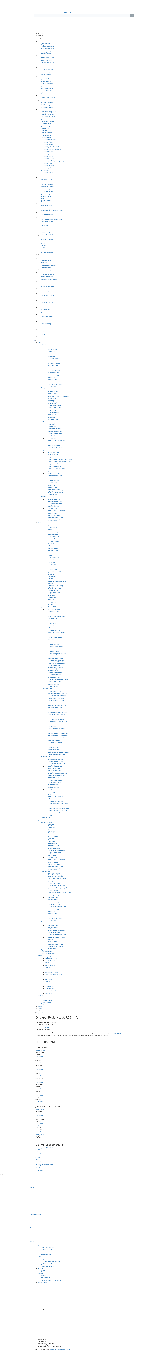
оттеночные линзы (53, 716)
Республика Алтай (46, 137)
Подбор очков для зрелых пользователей (60, 461)
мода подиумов (52, 393)
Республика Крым (46, 155)
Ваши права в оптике (47, 951)
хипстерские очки (53, 365)
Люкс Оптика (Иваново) (55, 880)
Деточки (50, 834)
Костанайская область (47, 252)
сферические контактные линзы (57, 751)
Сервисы (40, 995)
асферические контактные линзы (57, 723)
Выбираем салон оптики (48, 953)
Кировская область (46, 85)
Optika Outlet (51, 827)
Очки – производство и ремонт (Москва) (59, 892)
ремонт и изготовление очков (56, 616)
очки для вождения (53, 611)
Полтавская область (47, 302)
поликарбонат (52, 814)
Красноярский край (46, 90)
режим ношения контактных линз (57, 697)
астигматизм (51, 540)
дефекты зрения (53, 374)
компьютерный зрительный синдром (58, 547)
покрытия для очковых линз (56, 761)
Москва (43, 104)
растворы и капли (50, 965)
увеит (49, 601)
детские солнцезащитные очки (57, 653)
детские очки (51, 615)
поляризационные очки (55, 674)
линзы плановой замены (55, 742)
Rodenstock (47, 1027)
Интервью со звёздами (54, 428)
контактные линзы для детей (56, 707)
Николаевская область (47, 295)
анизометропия (52, 569)
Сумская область (46, 309)
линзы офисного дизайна (55, 801)
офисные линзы (52, 634)
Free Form (51, 791)
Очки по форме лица (47, 1000)
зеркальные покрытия (54, 800)
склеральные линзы (53, 749)
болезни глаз (52, 526)
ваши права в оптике (54, 367)
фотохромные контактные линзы (57, 721)
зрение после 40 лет (54, 533)
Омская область (45, 120)
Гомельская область (47, 232)
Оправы (43, 1251)
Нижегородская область (48, 113)
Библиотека (41, 1268)
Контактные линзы (46, 688)
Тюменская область (46, 202)
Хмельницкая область (47, 319)
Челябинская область (47, 214)
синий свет (51, 566)
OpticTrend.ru (52, 826)
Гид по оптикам (45, 950)
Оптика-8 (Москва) (53, 890)
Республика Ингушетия (47, 144)
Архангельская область (47, 46)
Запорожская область (47, 276)
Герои (43, 421)
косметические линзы (54, 740)
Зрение (40, 522)
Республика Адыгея (46, 135)
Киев (42, 283)
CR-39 (50, 789)
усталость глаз (52, 602)
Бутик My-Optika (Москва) (55, 876)
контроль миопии (53, 550)
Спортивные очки (46, 1252)
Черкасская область (46, 323)
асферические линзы (54, 768)
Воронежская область (47, 62)
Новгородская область (47, 114)
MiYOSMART (51, 793)
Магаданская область (47, 102)
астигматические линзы (55, 766)
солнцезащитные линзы (55, 370)
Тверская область (46, 196)
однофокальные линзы (54, 777)
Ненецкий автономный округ (49, 111)
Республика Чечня (46, 170)
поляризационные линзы (55, 433)
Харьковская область (47, 316)
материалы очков (53, 847)
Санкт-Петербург (46, 181)
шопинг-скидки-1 (49, 923)
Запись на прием (46, 1002)
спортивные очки (53, 618)
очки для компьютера (54, 613)
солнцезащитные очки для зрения (58, 679)
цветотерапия (52, 606)
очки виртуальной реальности (56, 667)
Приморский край (46, 130)
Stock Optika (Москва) (54, 873)
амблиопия (51, 567)
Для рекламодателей (47, 1277)
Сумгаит (43, 338)
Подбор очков (45, 1259)
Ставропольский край (47, 191)
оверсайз (50, 416)
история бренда (52, 402)
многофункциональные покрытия (57, 775)
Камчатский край (46, 81)
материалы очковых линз (55, 758)
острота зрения (52, 559)
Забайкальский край (47, 69)
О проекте (40, 1273)
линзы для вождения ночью (56, 660)
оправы (47, 962)
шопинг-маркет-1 (46, 957)
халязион (50, 604)
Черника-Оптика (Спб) (54, 896)
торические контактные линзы (56, 754)
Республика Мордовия (47, 158)
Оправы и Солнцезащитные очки (50, 1261)
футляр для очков (53, 686)
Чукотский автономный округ (49, 216)
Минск (43, 237)
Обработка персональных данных (51, 1280)
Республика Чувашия (47, 172)
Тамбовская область (47, 195)
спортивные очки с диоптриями (57, 643)
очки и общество (53, 355)
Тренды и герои (45, 388)
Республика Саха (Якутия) (48, 160)
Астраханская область (47, 48)
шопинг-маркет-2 (46, 967)
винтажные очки (52, 349)
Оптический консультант (48, 1258)
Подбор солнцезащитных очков (57, 468)
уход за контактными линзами (56, 698)
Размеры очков (52, 470)
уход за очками (52, 620)
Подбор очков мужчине (54, 463)
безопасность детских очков (56, 646)
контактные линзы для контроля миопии (59, 732)
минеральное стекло (54, 805)
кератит (50, 545)
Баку (42, 331)
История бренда (52, 498)
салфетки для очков (54, 677)
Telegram (43, 1004)
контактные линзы (53, 548)
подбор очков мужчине (54, 848)
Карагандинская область (48, 251)
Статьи (40, 1256)
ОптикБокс (51, 840)
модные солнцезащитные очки (57, 663)
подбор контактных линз (55, 592)
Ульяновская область (47, 205)
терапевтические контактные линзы (58, 752)
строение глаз (52, 597)
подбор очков (52, 594)
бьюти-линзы (52, 726)
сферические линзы (54, 786)
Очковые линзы (45, 756)
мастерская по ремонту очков (56, 632)
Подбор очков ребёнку (54, 466)
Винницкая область (46, 260)
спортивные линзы (53, 641)
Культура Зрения (53, 836)
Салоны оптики (45, 871)
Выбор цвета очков (53, 452)
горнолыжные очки (53, 649)
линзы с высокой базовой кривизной (58, 662)
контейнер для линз (53, 738)
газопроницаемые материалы (56, 728)
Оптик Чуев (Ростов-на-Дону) (56, 885)
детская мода (52, 623)
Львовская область (46, 292)
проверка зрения (53, 538)
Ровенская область (46, 306)
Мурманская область (47, 107)
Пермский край (45, 128)
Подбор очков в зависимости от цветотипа (60, 459)
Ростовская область (46, 174)
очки (49, 560)
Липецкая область (46, 99)
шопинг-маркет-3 (46, 981)
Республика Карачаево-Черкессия (51, 149)
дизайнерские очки (53, 412)
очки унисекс (51, 356)
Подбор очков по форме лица (56, 465)
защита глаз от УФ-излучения (56, 376)
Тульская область (46, 200)
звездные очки (52, 414)
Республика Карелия (47, 151)
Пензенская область (47, 127)
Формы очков (52, 471)
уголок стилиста (52, 398)
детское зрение (52, 527)
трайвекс (50, 815)
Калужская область (46, 80)
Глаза (42, 524)
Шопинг (40, 821)
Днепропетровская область (49, 265)
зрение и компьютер (54, 531)
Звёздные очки (52, 426)
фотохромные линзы (54, 372)
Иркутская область (46, 74)
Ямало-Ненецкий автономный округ (51, 219)
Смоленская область (47, 189)
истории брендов (53, 391)
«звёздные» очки (53, 346)
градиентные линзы (53, 651)
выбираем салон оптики (55, 369)
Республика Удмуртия (47, 167)
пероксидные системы (54, 745)
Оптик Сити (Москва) (54, 883)
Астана (43, 247)
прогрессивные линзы (54, 676)
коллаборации (52, 403)
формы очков (52, 855)
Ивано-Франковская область (49, 279)
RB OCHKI (51, 829)
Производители (45, 817)
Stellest (50, 794)
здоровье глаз (52, 377)
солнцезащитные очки (54, 609)
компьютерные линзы (54, 629)
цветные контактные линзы (56, 700)
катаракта (51, 543)
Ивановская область (47, 73)
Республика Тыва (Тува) (48, 165)
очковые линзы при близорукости (57, 810)
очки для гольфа (53, 669)
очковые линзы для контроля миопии (58, 808)
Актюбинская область (47, 244)
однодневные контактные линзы (57, 712)
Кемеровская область (47, 83)
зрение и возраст (53, 379)
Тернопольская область (48, 313)
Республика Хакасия (47, 169)
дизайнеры (51, 389)
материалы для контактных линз (57, 693)
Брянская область (46, 53)
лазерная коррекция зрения (56, 588)
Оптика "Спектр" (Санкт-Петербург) (58, 887)
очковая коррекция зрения (55, 759)
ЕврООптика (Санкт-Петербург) (57, 878)
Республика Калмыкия (47, 148)
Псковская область (46, 132)
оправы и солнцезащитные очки (57, 353)
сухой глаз (51, 599)
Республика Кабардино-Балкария (50, 146)
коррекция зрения (53, 534)
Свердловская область (47, 186)
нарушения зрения (53, 536)
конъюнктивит (52, 552)
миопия (50, 555)
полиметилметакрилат (54, 747)
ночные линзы (52, 711)
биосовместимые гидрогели (56, 725)
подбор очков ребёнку (54, 852)
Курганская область (46, 92)
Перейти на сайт (40, 1050)
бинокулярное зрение (54, 571)
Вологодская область (47, 60)
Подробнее (40, 1056)
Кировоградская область (48, 286)
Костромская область (47, 87)
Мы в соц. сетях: (42, 1282)
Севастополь (45, 188)
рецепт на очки (52, 386)
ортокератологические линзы (56, 714)
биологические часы (54, 573)
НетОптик (51, 838)
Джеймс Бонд (52, 351)
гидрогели (51, 730)
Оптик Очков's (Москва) (55, 882)
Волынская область (46, 262)
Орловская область (46, 123)
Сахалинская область (47, 184)
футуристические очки (54, 363)
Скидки (43, 922)
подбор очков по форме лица (56, 850)
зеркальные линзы (53, 627)
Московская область (47, 106)
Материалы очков (53, 454)
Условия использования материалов (59, 1349)
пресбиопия (51, 562)
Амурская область (46, 45)
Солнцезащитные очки (47, 1247)
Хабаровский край (46, 209)
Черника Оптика (52, 843)
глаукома (50, 578)
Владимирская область (47, 57)
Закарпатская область (47, 274)
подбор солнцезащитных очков (57, 854)
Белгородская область (47, 52)
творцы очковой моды (54, 405)
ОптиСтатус (51, 841)
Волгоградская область (47, 59)
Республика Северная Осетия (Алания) (52, 162)
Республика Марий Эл (47, 156)
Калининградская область (48, 78)
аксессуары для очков (54, 622)
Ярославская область (47, 221)
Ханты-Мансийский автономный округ (52, 210)
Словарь (43, 819)
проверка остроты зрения (55, 384)
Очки (42, 608)
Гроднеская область (47, 234)
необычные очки (53, 456)
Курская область (45, 93)
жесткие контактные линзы (55, 704)
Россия (66, 12)
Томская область (46, 198)
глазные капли (52, 576)
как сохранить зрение (54, 381)
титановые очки (52, 360)
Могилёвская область (47, 239)
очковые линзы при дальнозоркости (58, 812)
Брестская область (46, 225)
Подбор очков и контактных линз (50, 451)
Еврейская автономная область (50, 66)
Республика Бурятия (47, 141)
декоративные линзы (54, 702)
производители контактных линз (57, 695)
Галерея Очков (52, 833)
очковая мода (52, 395)
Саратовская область (47, 182)
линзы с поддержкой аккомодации (58, 803)
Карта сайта (44, 1279)
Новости (43, 344)
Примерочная (45, 998)
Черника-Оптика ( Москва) (55, 894)
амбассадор (51, 400)
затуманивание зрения (54, 580)
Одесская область (46, 299)
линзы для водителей (54, 630)
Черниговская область (47, 325)
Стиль (39, 342)
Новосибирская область (48, 116)
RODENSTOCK (117, 1034)
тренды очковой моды (54, 362)
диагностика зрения (53, 541)
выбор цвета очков (53, 845)
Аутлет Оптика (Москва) (55, 875)
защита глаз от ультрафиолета (57, 581)
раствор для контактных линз (56, 719)
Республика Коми (46, 153)
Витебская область (46, 229)
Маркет (40, 955)
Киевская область (46, 285)
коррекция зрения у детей (55, 382)
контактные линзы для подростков (58, 733)
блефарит (51, 574)
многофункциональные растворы (57, 744)
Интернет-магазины (46, 822)
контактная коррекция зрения (56, 690)
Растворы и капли (46, 1254)
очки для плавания (53, 636)
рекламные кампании (54, 358)
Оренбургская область (47, 121)
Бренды (43, 496)
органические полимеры (55, 807)
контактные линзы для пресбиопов (58, 735)
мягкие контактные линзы (55, 709)
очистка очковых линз (54, 665)
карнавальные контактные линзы (57, 705)
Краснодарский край (47, 88)
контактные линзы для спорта (56, 737)
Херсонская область (47, 318)
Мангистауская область (48, 256)
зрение (50, 529)
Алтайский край (45, 43)
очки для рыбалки (53, 670)
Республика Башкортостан (48, 139)
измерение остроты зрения (56, 585)
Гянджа (43, 334)
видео (50, 348)
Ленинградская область (48, 97)
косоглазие (51, 554)
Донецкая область (46, 267)
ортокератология (53, 590)
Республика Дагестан (47, 142)
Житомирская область (47, 271)
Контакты (43, 1275)
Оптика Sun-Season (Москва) (56, 889)
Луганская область (46, 290)
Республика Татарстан (47, 163)
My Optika (51, 824)
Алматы (43, 245)
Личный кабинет (65, 30)
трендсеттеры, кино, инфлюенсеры (58, 396)
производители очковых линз (56, 763)
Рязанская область (46, 176)
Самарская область (46, 179)
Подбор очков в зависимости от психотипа (60, 458)
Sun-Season (51, 831)
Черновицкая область (47, 326)
